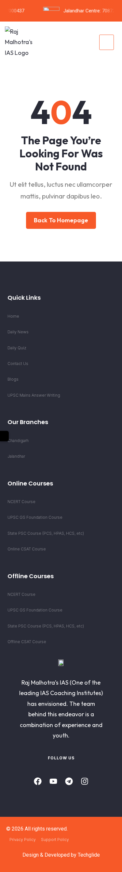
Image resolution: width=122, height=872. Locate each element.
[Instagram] (84, 781)
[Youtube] (53, 781)
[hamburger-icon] (106, 42)
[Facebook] (38, 781)
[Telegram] (69, 781)
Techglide (89, 855)
